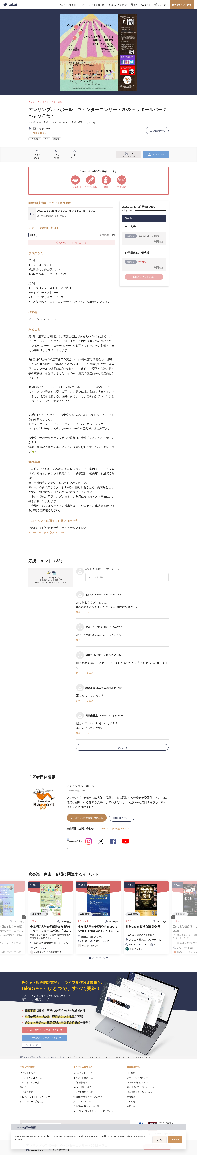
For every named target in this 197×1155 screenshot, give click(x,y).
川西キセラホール (61, 1149)
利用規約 (131, 1073)
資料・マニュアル (82, 1101)
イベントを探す (27, 1073)
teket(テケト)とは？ (83, 1073)
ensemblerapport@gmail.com (46, 532)
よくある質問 (26, 1092)
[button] (90, 958)
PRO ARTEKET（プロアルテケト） (37, 1096)
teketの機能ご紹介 (82, 1087)
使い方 (23, 1087)
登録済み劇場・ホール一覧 (86, 1106)
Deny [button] (159, 1140)
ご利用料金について (83, 1082)
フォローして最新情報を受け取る (86, 817)
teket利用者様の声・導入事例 (88, 1096)
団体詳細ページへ (121, 817)
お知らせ (131, 1101)
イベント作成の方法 (83, 1077)
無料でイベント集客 (181, 4)
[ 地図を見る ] (39, 132)
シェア (90, 612)
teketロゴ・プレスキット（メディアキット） (95, 1111)
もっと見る (122, 747)
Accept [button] (175, 1139)
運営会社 (131, 1096)
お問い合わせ (133, 1106)
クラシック (34, 102)
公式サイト (74, 842)
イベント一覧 (56, 1057)
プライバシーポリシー (137, 1077)
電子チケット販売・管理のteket (33, 1057)
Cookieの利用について (138, 1082)
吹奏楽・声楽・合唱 (53, 102)
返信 (78, 612)
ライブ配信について (83, 1092)
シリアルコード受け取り (32, 1101)
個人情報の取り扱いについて (141, 1087)
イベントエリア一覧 (29, 1082)
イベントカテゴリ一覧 (31, 1077)
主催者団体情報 (157, 130)
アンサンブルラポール (80, 786)
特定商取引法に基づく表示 (140, 1092)
